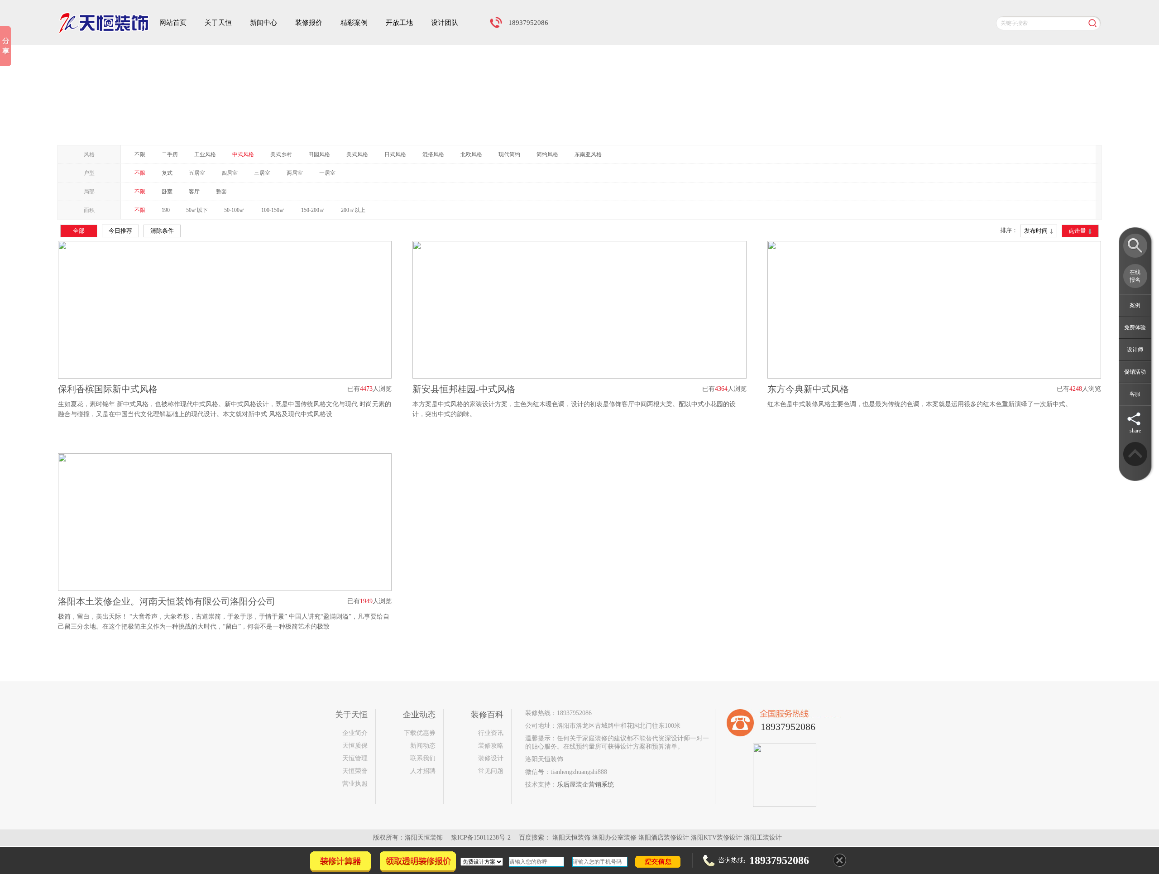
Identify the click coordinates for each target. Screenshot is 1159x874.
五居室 (197, 173)
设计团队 (444, 22)
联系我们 (423, 758)
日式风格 (395, 154)
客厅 (194, 191)
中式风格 (243, 154)
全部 (79, 230)
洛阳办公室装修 (614, 837)
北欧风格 (471, 154)
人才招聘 (423, 771)
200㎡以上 (353, 210)
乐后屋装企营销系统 (585, 784)
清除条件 (162, 230)
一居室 (327, 173)
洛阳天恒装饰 (571, 837)
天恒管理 (355, 758)
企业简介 (355, 733)
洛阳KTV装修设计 (716, 837)
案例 (1135, 305)
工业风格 (205, 154)
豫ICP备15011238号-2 (481, 837)
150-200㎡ (313, 210)
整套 (221, 191)
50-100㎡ (234, 210)
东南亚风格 (588, 154)
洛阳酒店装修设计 (663, 837)
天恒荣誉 (355, 771)
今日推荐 (120, 230)
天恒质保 (355, 745)
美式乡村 (281, 154)
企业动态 (419, 714)
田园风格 (319, 154)
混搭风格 (433, 154)
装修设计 (490, 758)
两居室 (295, 173)
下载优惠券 (420, 733)
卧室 (167, 191)
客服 (1135, 394)
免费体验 (1135, 327)
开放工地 (399, 22)
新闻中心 (263, 22)
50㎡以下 (197, 210)
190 (166, 210)
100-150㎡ (273, 210)
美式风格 (357, 154)
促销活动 (1135, 372)
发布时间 (1036, 230)
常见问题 (490, 771)
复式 (167, 173)
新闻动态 (423, 745)
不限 (139, 154)
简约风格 (547, 154)
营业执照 (355, 783)
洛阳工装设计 (763, 837)
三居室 (262, 173)
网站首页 (173, 22)
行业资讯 (490, 733)
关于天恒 (218, 22)
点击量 (1077, 230)
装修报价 (308, 22)
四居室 (229, 173)
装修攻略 (490, 745)
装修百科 (487, 714)
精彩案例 (354, 22)
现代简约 (509, 154)
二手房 (170, 154)
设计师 (1135, 349)
